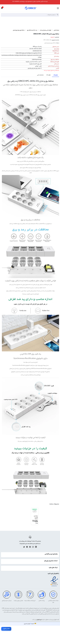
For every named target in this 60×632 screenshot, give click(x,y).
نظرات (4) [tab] (48, 75)
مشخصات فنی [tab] (40, 75)
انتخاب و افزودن (6, 629)
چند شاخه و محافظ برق (32, 30)
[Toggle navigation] (58, 8)
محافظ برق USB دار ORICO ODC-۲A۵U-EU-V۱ (35, 519)
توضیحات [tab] (55, 75)
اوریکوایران (38, 620)
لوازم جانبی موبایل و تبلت (45, 30)
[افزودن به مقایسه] (57, 24)
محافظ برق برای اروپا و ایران (19, 30)
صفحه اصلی (56, 30)
